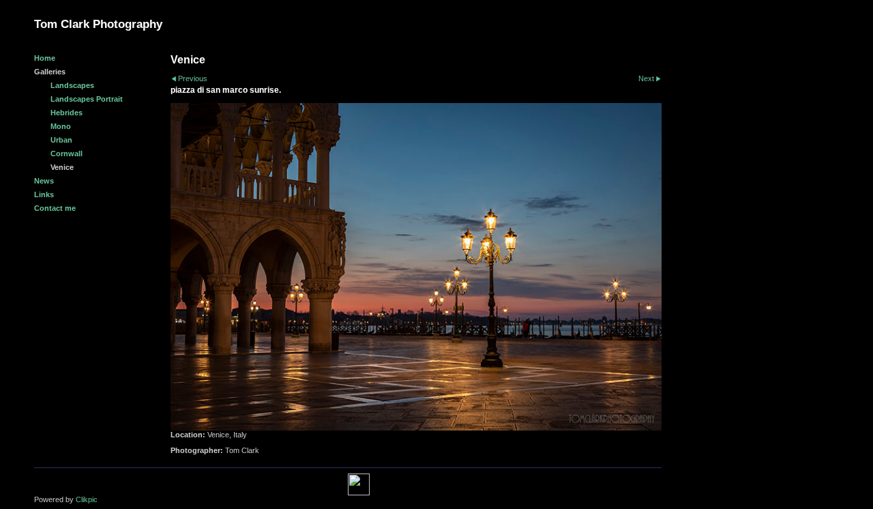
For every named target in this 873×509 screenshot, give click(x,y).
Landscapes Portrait (86, 99)
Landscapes (72, 85)
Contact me (55, 208)
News (44, 181)
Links (44, 194)
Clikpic (87, 499)
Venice (62, 167)
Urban (61, 140)
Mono (60, 126)
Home (44, 58)
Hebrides (66, 112)
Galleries (49, 72)
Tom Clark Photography (98, 24)
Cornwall (66, 153)
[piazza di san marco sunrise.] (416, 267)
